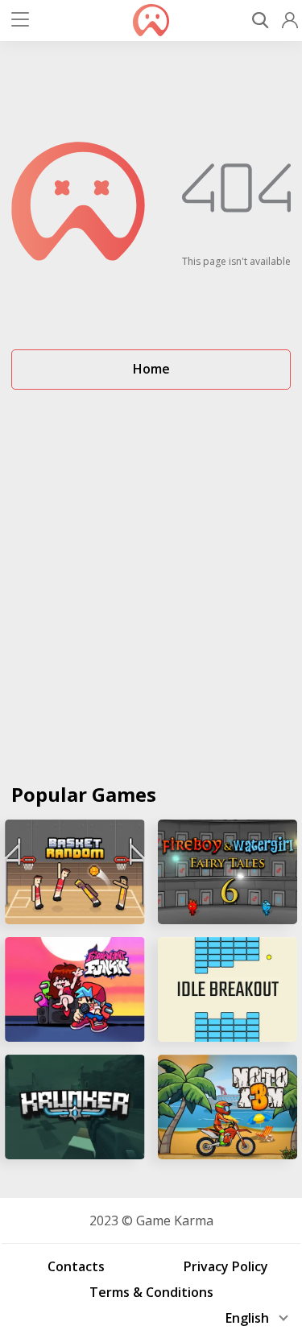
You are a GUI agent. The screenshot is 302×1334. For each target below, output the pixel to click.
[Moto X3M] (228, 1107)
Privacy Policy (226, 1266)
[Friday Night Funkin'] (75, 989)
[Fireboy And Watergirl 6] (228, 872)
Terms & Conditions (151, 1292)
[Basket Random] (75, 872)
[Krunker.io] (75, 1107)
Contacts (76, 1266)
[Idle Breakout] (228, 989)
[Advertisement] (151, 579)
